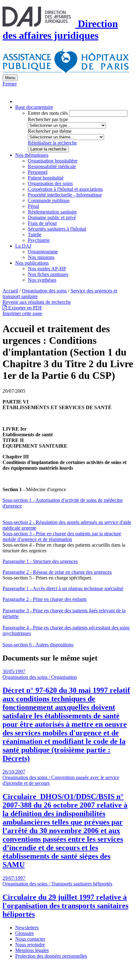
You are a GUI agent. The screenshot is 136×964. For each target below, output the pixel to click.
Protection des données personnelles (51, 956)
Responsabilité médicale (52, 166)
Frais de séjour (42, 223)
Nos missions (41, 257)
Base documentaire (34, 107)
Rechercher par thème (49, 131)
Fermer (10, 83)
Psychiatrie (39, 240)
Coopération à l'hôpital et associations (65, 189)
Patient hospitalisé (46, 177)
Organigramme (43, 251)
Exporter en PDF (24, 307)
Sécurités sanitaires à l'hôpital (57, 229)
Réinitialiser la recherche (52, 142)
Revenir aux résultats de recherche (37, 302)
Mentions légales (32, 950)
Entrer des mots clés (48, 113)
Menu (10, 77)
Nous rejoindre (30, 944)
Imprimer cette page (22, 313)
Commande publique (49, 200)
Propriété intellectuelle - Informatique (65, 194)
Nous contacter (30, 939)
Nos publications (32, 263)
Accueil (10, 290)
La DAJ (23, 246)
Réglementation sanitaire (52, 212)
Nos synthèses (42, 280)
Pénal (33, 206)
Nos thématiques (31, 155)
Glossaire (24, 933)
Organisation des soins (50, 183)
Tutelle (34, 234)
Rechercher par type (48, 119)
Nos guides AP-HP (47, 268)
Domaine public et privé (52, 217)
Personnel (37, 172)
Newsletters (27, 927)
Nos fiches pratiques (48, 274)
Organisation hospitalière (52, 160)
